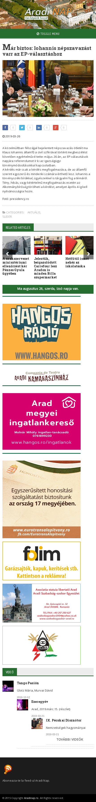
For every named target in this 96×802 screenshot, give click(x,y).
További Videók (69, 739)
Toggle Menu (50, 34)
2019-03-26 (12, 136)
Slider (7, 217)
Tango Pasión (28, 683)
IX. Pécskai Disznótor (63, 720)
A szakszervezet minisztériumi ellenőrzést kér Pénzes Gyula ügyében (15, 266)
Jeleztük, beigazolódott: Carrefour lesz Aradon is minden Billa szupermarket (45, 267)
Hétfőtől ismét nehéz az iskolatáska (77, 262)
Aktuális (34, 212)
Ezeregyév (39, 702)
